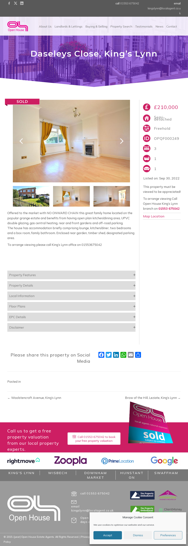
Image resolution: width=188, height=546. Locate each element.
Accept (107, 535)
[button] (21, 141)
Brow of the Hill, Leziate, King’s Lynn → (153, 398)
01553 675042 (129, 3)
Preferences (168, 535)
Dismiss (138, 535)
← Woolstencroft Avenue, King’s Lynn (34, 398)
